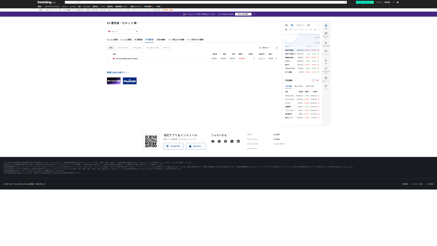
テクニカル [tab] (137, 48)
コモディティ (300, 25)
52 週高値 (138, 39)
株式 (40, 10)
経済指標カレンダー (121, 6)
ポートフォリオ (252, 144)
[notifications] (393, 2)
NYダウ (287, 61)
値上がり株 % (299, 86)
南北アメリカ (112, 10)
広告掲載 (276, 139)
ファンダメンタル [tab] (152, 48)
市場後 (88, 10)
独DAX (287, 65)
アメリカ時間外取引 (78, 10)
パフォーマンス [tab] (122, 48)
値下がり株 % (310, 86)
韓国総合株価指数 (290, 57)
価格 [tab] (111, 48)
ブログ (249, 134)
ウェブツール (252, 148)
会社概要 (276, 134)
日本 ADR (103, 10)
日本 (60, 10)
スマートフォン (252, 139)
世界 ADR (95, 10)
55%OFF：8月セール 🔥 (364, 2)
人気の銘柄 (160, 39)
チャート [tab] (167, 48)
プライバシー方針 (417, 184)
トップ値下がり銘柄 (195, 39)
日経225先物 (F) (290, 54)
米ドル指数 (288, 72)
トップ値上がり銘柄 (176, 39)
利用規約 (405, 184)
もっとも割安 (112, 39)
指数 (292, 25)
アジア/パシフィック (137, 10)
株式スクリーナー (136, 6)
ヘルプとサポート (279, 144)
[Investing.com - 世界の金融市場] (47, 2)
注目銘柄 (288, 80)
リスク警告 (429, 184)
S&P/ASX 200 (290, 68)
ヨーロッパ (121, 10)
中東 (128, 10)
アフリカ (148, 10)
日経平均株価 (289, 50)
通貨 (286, 25)
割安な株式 (156, 10)
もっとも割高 (126, 39)
